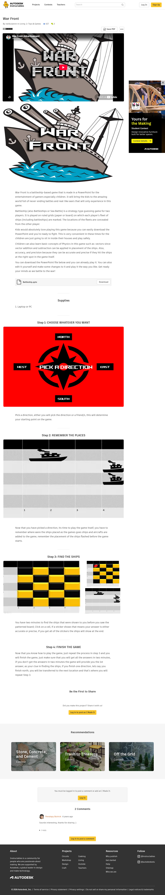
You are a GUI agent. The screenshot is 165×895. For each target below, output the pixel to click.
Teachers (61, 4)
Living (22, 24)
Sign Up (156, 4)
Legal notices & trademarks (141, 889)
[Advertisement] (147, 117)
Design (65, 864)
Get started (111, 860)
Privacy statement (59, 889)
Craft (64, 868)
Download (103, 282)
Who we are (111, 871)
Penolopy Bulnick (53, 816)
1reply (43, 830)
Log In (144, 4)
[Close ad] (163, 83)
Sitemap (109, 868)
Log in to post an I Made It (82, 712)
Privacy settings (76, 889)
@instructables (148, 856)
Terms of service (41, 889)
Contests (48, 4)
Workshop (66, 860)
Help (108, 864)
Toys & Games (34, 24)
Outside (81, 864)
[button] (121, 29)
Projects (36, 4)
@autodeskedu (148, 862)
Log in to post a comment (82, 838)
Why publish (111, 856)
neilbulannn (11, 24)
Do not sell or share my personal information (106, 889)
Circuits (65, 856)
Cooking (82, 856)
